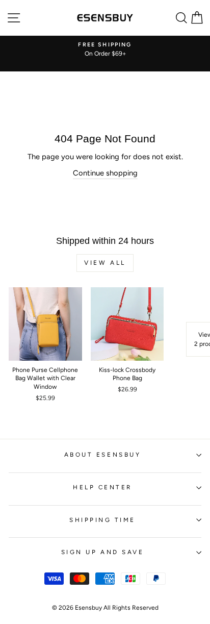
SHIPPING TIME (102, 519)
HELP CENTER (102, 487)
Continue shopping (105, 173)
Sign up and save (102, 552)
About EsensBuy (102, 454)
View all (105, 262)
